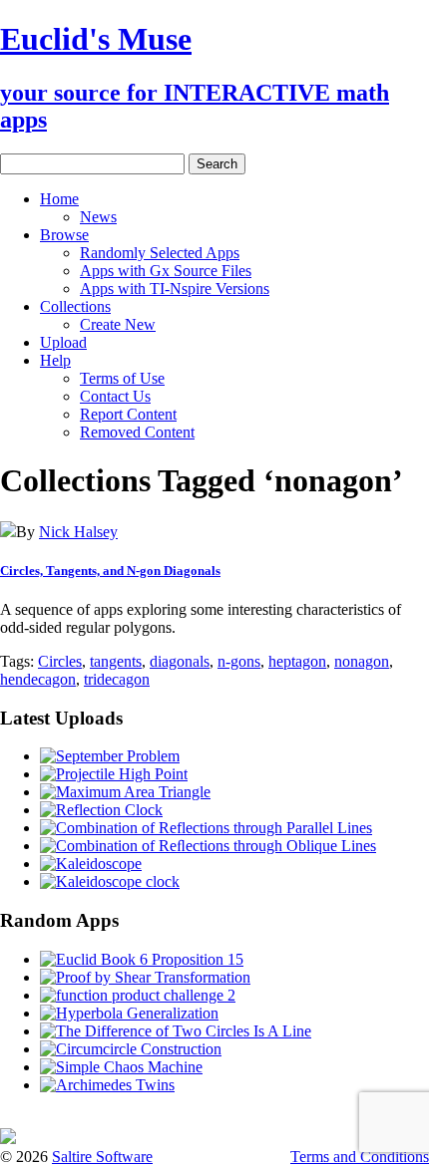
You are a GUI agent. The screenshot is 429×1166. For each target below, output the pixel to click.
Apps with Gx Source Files (165, 270)
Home (59, 198)
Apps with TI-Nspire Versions (174, 288)
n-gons (238, 661)
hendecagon (38, 679)
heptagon (297, 661)
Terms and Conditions (359, 1156)
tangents (116, 661)
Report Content (128, 414)
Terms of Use (122, 378)
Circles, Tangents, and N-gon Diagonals (110, 570)
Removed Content (137, 432)
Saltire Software (102, 1156)
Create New (118, 324)
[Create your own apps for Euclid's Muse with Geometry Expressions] (8, 1138)
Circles (60, 661)
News (98, 216)
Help (55, 360)
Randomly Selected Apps (159, 252)
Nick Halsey (78, 531)
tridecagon (117, 679)
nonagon (361, 661)
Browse (64, 234)
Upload (63, 342)
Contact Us (115, 396)
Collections (75, 306)
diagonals (180, 661)
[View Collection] (8, 531)
